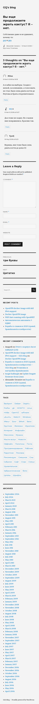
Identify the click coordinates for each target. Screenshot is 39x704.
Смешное (22, 457)
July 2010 (9, 557)
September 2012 (12, 539)
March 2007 (10, 658)
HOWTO (21, 408)
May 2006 (9, 688)
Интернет (8, 431)
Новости (22, 439)
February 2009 (11, 599)
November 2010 (11, 551)
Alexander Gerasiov (13, 46)
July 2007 (9, 646)
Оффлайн (8, 444)
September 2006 (12, 676)
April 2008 (10, 625)
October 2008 (11, 611)
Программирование (13, 448)
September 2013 (12, 536)
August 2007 (10, 643)
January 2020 (11, 506)
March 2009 (10, 596)
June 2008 (9, 620)
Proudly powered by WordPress (23, 700)
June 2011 (9, 548)
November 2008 (12, 608)
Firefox (7, 408)
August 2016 (10, 512)
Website (6, 232)
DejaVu (26, 404)
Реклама (20, 453)
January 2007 (11, 664)
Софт (16, 462)
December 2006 (12, 667)
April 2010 (9, 563)
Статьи (31, 462)
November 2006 (12, 670)
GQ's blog (9, 7)
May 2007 (9, 652)
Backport (8, 404)
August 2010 (10, 554)
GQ (10, 109)
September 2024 (12, 494)
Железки (18, 426)
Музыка (19, 435)
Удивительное (10, 466)
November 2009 (12, 572)
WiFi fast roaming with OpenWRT (20, 317)
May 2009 (9, 590)
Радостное (9, 453)
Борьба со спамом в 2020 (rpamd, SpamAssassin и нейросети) (20, 383)
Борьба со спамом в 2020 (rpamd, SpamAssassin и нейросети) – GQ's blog (20, 365)
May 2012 (9, 542)
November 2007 (12, 637)
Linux (29, 408)
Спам (23, 462)
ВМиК (21, 422)
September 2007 (12, 640)
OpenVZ (15, 413)
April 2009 (10, 593)
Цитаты (7, 475)
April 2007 (10, 655)
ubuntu (7, 417)
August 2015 (10, 518)
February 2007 (11, 661)
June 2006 (9, 685)
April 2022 (9, 503)
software (25, 413)
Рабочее (29, 448)
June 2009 (9, 587)
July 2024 (9, 497)
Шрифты (17, 475)
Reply (6, 100)
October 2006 (11, 673)
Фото (25, 471)
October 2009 (11, 575)
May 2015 (9, 521)
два (9, 40)
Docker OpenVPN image (15, 314)
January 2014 (10, 533)
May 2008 (9, 623)
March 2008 (10, 628)
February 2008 (11, 631)
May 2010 (9, 560)
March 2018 (10, 509)
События (8, 462)
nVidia (6, 413)
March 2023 (10, 500)
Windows (27, 417)
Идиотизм (30, 426)
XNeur (7, 422)
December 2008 (12, 605)
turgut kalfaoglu (12, 374)
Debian (18, 404)
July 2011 (8, 545)
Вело (29, 422)
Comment (8, 179)
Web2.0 (16, 417)
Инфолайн (20, 431)
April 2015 (9, 524)
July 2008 (9, 617)
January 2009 (11, 602)
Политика (14, 48)
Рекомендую (10, 457)
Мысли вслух (10, 439)
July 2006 (9, 682)
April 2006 (10, 691)
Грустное (6, 48)
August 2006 (10, 679)
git (13, 408)
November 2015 (11, 515)
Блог (14, 422)
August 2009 (10, 581)
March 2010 (10, 566)
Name (6, 212)
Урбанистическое (12, 471)
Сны (31, 457)
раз (4, 40)
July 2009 (9, 584)
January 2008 (11, 634)
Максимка (8, 435)
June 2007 (9, 649)
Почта (29, 444)
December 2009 (12, 569)
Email (6, 222)
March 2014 (10, 530)
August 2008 (10, 614)
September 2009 (12, 578)
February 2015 (11, 527)
